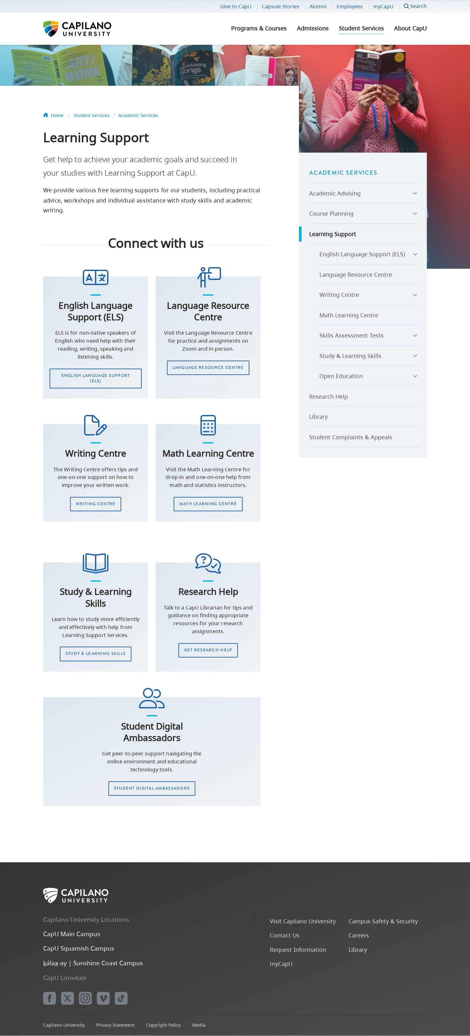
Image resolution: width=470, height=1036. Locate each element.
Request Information (298, 949)
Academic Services (138, 115)
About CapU (410, 28)
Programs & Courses (259, 28)
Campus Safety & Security (383, 921)
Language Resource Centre (208, 368)
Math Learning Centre (208, 504)
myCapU (383, 6)
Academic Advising (335, 193)
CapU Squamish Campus (78, 948)
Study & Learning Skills (96, 654)
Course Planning (331, 213)
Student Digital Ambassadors (152, 788)
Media (199, 1025)
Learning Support (332, 234)
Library (318, 416)
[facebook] (49, 998)
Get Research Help (208, 650)
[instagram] (85, 998)
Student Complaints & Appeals (350, 437)
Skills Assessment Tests (351, 335)
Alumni (317, 6)
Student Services (361, 28)
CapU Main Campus (71, 933)
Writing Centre (96, 504)
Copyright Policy (163, 1025)
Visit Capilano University (303, 921)
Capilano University (94, 29)
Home (57, 115)
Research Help (328, 396)
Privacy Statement (115, 1025)
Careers (359, 935)
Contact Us (285, 935)
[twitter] (67, 998)
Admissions (313, 28)
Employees (350, 6)
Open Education (341, 376)
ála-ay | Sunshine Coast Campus (93, 963)
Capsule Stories (280, 6)
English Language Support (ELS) (95, 378)
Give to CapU (236, 6)
